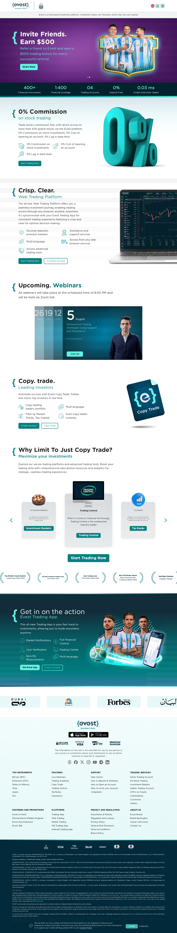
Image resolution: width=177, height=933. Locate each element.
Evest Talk (17, 826)
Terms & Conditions (100, 829)
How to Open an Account (103, 785)
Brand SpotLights (139, 818)
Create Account (29, 426)
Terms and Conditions (130, 899)
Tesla (14, 788)
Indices (133, 803)
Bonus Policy (97, 833)
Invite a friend (19, 815)
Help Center (97, 777)
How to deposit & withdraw (104, 781)
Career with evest (139, 822)
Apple (15, 792)
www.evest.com (113, 895)
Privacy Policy (98, 822)
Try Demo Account (55, 261)
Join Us (74, 354)
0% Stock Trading (138, 781)
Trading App (58, 815)
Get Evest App (30, 667)
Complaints (96, 792)
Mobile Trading (59, 822)
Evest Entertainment (22, 822)
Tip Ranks (138, 528)
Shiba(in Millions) (21, 785)
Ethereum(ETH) (20, 781)
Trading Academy (60, 781)
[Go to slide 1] (87, 77)
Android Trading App (62, 829)
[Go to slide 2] (89, 77)
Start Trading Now (30, 163)
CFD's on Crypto (138, 792)
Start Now (28, 67)
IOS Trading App (60, 826)
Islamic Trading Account (142, 788)
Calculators (57, 796)
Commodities (136, 796)
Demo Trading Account (141, 777)
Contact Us (135, 826)
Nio (14, 796)
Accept (132, 926)
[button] (162, 6)
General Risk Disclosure (102, 826)
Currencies (135, 800)
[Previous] (11, 520)
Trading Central (88, 535)
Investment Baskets (39, 528)
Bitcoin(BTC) (19, 777)
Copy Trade (50, 426)
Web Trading (58, 818)
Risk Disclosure (38, 901)
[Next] (165, 520)
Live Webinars (59, 777)
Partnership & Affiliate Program (27, 818)
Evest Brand (136, 815)
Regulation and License (102, 818)
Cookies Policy (86, 928)
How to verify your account (104, 788)
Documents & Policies (101, 815)
